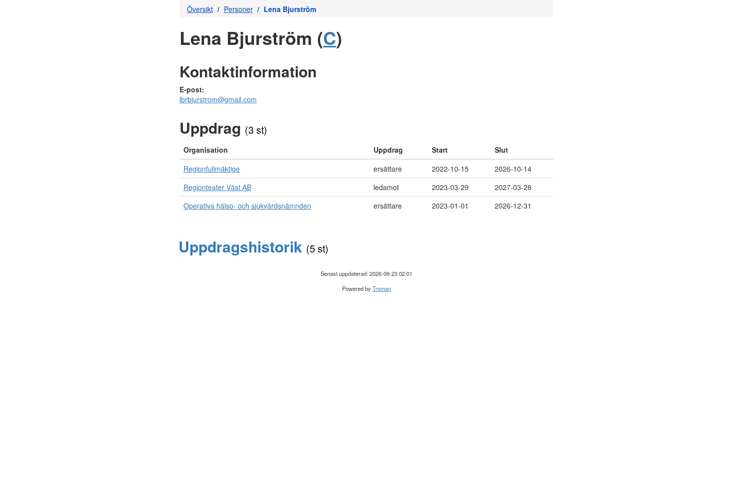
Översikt (200, 9)
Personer (238, 9)
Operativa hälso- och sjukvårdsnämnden (247, 206)
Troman (381, 288)
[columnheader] (274, 150)
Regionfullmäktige (211, 169)
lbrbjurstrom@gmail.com (218, 99)
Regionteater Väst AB (217, 187)
